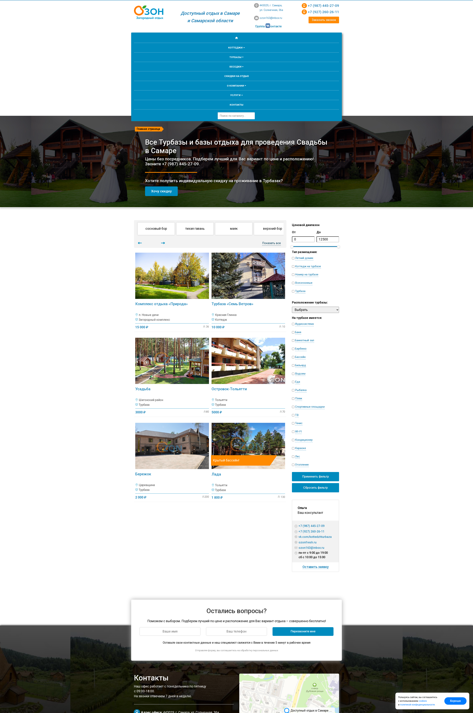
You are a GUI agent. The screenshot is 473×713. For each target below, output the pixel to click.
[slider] (291, 246)
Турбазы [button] (235, 57)
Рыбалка (301, 390)
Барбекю (301, 348)
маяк (234, 228)
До (319, 232)
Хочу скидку (161, 191)
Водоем (300, 373)
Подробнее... (173, 290)
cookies (423, 701)
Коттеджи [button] (235, 47)
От (294, 232)
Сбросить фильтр (315, 487)
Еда (297, 381)
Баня (298, 332)
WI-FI (298, 431)
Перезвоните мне (303, 631)
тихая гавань (195, 228)
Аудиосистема (304, 324)
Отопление (302, 464)
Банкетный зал (304, 340)
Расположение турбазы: (310, 302)
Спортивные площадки (310, 406)
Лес (297, 456)
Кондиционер (304, 439)
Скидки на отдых (236, 76)
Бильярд (300, 365)
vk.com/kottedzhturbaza (315, 537)
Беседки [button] (235, 66)
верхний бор (272, 228)
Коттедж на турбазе (308, 266)
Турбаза (300, 291)
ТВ (297, 415)
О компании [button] (235, 85)
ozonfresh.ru (308, 542)
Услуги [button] (235, 95)
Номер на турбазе (306, 274)
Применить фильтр (315, 476)
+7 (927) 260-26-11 (323, 12)
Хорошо (455, 701)
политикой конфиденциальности (417, 704)
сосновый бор (156, 228)
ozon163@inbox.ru (271, 18)
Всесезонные (303, 282)
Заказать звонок (324, 20)
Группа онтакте (268, 26)
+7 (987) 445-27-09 (323, 6)
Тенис (298, 423)
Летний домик (304, 258)
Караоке (300, 448)
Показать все (271, 243)
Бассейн (300, 357)
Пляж (298, 398)
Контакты (236, 104)
